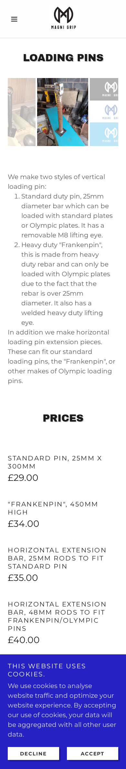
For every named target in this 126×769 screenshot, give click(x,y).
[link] (63, 19)
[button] (16, 19)
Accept (92, 754)
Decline (33, 754)
